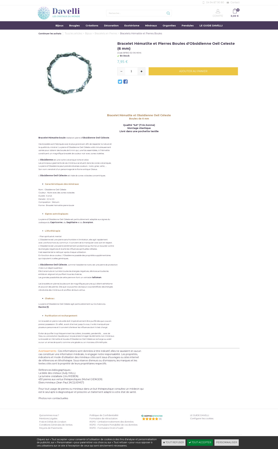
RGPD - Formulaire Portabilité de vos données (113, 424)
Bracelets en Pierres (106, 33)
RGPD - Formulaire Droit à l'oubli (106, 428)
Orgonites (169, 25)
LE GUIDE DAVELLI (211, 25)
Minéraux (151, 25)
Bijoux (59, 25)
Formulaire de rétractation (103, 418)
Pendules (188, 25)
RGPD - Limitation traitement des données (112, 421)
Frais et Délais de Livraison (52, 421)
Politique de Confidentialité (104, 415)
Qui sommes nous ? (49, 415)
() (160, 418)
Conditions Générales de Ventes (55, 424)
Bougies (74, 25)
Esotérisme (131, 25)
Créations (92, 25)
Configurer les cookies (201, 418)
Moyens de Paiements (50, 428)
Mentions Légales (48, 418)
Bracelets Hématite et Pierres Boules (141, 33)
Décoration (111, 25)
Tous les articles (73, 33)
